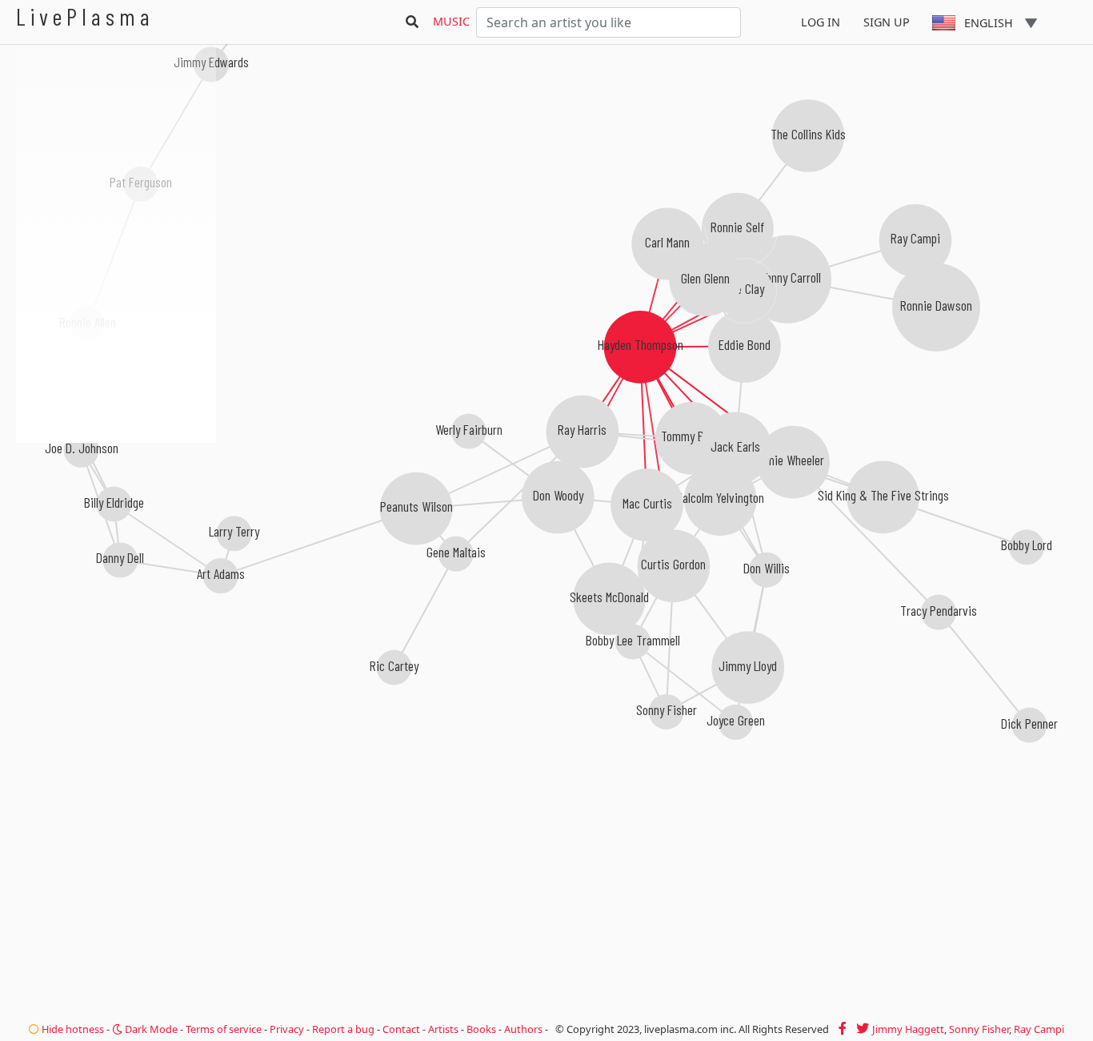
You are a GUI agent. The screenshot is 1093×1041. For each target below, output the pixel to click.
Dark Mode (150, 1029)
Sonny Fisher (979, 1029)
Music (451, 21)
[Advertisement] (116, 528)
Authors (523, 1029)
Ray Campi (1039, 1029)
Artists (443, 1029)
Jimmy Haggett (908, 1029)
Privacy (287, 1029)
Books (481, 1029)
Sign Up (886, 22)
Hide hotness (71, 1029)
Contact (401, 1029)
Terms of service (224, 1029)
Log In (820, 22)
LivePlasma (85, 16)
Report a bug (343, 1029)
